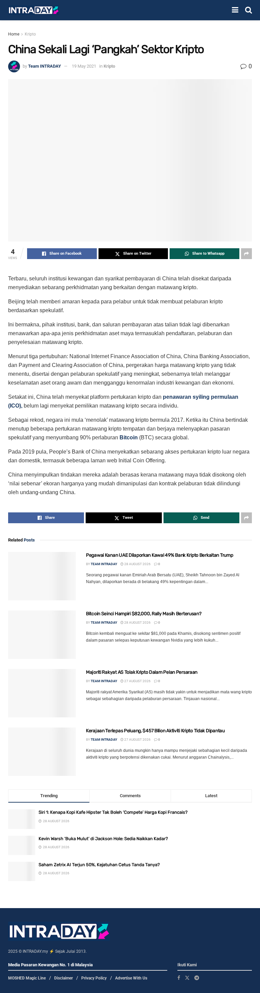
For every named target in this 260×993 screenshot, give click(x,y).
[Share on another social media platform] (246, 253)
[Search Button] (248, 10)
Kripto (30, 34)
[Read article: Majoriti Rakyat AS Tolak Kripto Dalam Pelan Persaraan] (42, 693)
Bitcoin (129, 437)
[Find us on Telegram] (196, 978)
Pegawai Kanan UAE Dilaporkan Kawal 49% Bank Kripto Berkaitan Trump (159, 555)
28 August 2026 (137, 564)
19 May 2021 (84, 66)
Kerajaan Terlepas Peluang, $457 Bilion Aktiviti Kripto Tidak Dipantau (155, 731)
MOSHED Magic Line (27, 978)
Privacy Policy (94, 978)
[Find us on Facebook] (178, 978)
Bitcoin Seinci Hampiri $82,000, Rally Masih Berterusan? (143, 614)
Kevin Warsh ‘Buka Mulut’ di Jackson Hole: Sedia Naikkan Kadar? (103, 838)
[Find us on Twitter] (187, 978)
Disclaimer (63, 978)
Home (13, 34)
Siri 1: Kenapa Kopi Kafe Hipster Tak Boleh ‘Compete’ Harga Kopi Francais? (113, 812)
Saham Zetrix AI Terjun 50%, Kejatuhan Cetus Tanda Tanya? (99, 864)
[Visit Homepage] (33, 10)
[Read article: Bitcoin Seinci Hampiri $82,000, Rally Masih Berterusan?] (42, 634)
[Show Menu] (235, 10)
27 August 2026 (137, 681)
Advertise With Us (131, 978)
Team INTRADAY (44, 66)
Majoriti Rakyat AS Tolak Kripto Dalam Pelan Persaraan (141, 672)
